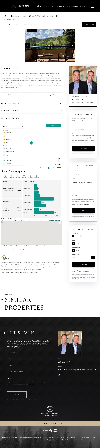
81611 (24, 272)
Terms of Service (74, 217)
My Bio (91, 102)
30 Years (76, 236)
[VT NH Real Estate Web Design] (50, 431)
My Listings (74, 102)
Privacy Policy (86, 142)
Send (83, 211)
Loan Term (75, 233)
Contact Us (77, 165)
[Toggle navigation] (92, 6)
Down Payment (76, 247)
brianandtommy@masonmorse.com (70, 6)
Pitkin (15, 272)
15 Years (82, 236)
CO (12, 272)
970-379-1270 (44, 6)
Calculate (83, 264)
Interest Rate (75, 254)
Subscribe (83, 148)
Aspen (20, 272)
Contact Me (86, 102)
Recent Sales (80, 102)
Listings (7, 272)
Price (73, 240)
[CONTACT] (89, 24)
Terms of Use (41, 423)
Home (2, 272)
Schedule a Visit (89, 165)
